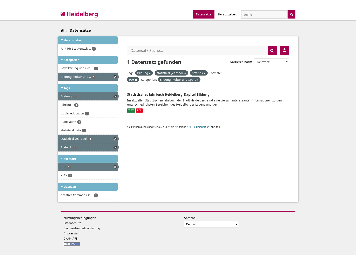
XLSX (131, 110)
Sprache (190, 218)
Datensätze (203, 14)
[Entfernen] (150, 73)
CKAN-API (70, 238)
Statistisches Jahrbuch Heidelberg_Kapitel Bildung (168, 94)
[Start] (62, 30)
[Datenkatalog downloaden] (284, 50)
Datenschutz (72, 223)
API (177, 126)
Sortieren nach (240, 62)
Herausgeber (227, 14)
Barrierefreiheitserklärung (82, 228)
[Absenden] (291, 14)
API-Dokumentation (198, 126)
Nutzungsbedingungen (80, 218)
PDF (139, 110)
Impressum (72, 233)
